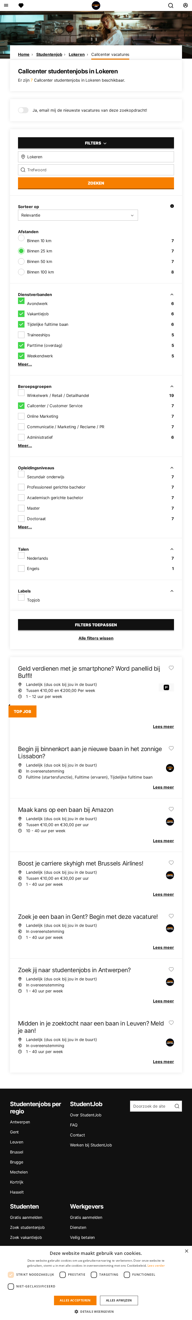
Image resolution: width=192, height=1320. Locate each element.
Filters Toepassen (96, 624)
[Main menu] (6, 5)
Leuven (16, 1141)
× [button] (186, 1251)
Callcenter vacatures (110, 54)
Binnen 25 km (39, 250)
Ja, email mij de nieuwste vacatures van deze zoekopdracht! (89, 110)
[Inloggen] (185, 5)
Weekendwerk (40, 355)
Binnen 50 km (39, 261)
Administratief (40, 437)
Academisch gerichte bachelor (55, 497)
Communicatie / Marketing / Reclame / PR (65, 426)
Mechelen (19, 1172)
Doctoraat (36, 518)
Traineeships (38, 334)
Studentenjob (49, 54)
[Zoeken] (173, 5)
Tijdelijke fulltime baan (47, 324)
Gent (14, 1131)
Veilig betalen (82, 1237)
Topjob (33, 600)
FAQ (73, 1124)
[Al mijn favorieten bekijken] (21, 5)
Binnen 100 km (40, 271)
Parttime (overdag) (44, 345)
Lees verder (156, 1265)
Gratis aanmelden (26, 1217)
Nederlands (37, 558)
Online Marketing (42, 416)
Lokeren (77, 54)
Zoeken (96, 183)
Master (33, 508)
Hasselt (17, 1192)
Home (24, 54)
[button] (96, 1311)
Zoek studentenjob (27, 1227)
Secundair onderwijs (45, 476)
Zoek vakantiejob (26, 1237)
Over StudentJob (86, 1114)
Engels (33, 568)
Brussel (16, 1151)
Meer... (25, 364)
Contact (77, 1134)
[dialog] (96, 1283)
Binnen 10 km (39, 240)
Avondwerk (37, 303)
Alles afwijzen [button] (119, 1300)
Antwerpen (20, 1121)
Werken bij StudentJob (91, 1144)
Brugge (16, 1161)
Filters (93, 142)
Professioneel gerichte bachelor (56, 487)
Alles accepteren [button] (75, 1300)
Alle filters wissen (96, 638)
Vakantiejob (38, 313)
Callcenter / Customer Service (54, 405)
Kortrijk (16, 1182)
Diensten (78, 1227)
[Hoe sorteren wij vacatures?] (172, 207)
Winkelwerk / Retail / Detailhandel (58, 395)
